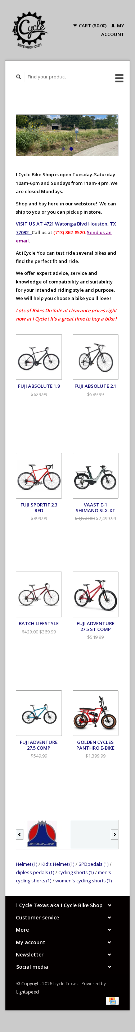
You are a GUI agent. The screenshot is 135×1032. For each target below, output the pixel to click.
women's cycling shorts (83, 880)
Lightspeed (27, 992)
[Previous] (19, 834)
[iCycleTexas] (30, 30)
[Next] (114, 834)
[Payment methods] (112, 1000)
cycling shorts (76, 872)
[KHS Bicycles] (97, 834)
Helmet (26, 864)
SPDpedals (93, 864)
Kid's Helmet (58, 864)
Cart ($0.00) (93, 25)
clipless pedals (35, 872)
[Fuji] (43, 834)
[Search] (18, 77)
